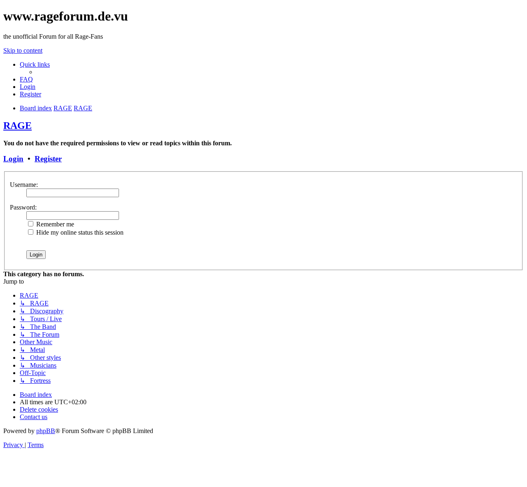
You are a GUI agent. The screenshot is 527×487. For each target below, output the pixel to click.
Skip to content (22, 50)
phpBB (45, 430)
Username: (24, 184)
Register (48, 158)
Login (13, 158)
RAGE (17, 125)
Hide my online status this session (79, 232)
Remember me (54, 224)
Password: (23, 207)
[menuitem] (26, 79)
